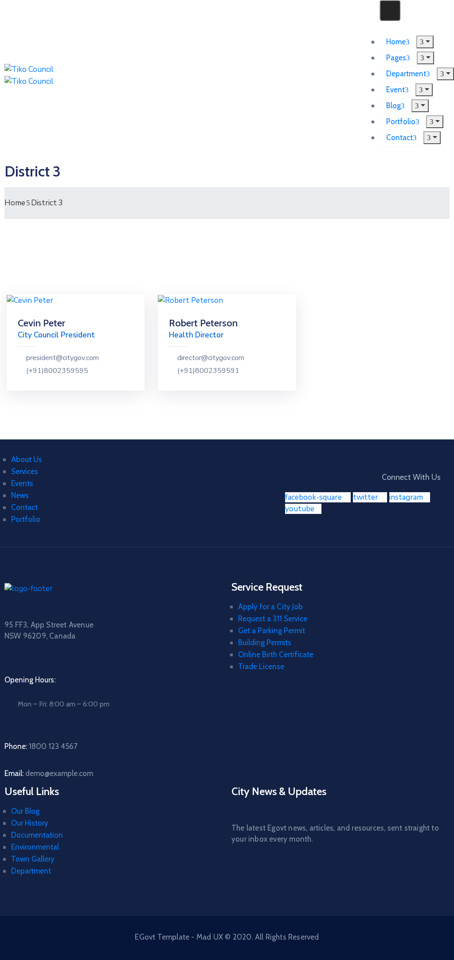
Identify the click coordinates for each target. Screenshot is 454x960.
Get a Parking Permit (271, 630)
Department (406, 73)
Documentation (37, 835)
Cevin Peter (41, 323)
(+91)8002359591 (208, 371)
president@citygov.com (62, 358)
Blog (393, 105)
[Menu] (425, 41)
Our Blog (25, 811)
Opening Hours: (29, 679)
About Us (26, 459)
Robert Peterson (203, 323)
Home (396, 41)
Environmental (35, 846)
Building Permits (264, 642)
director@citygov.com (210, 358)
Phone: (41, 746)
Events (22, 483)
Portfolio (400, 121)
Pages (396, 57)
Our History (29, 823)
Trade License (261, 666)
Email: (48, 773)
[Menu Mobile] (390, 10)
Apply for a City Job (270, 606)
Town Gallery (33, 858)
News (20, 495)
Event (395, 89)
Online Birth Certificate (275, 654)
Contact (399, 137)
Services (24, 471)
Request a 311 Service (272, 618)
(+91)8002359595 (57, 371)
